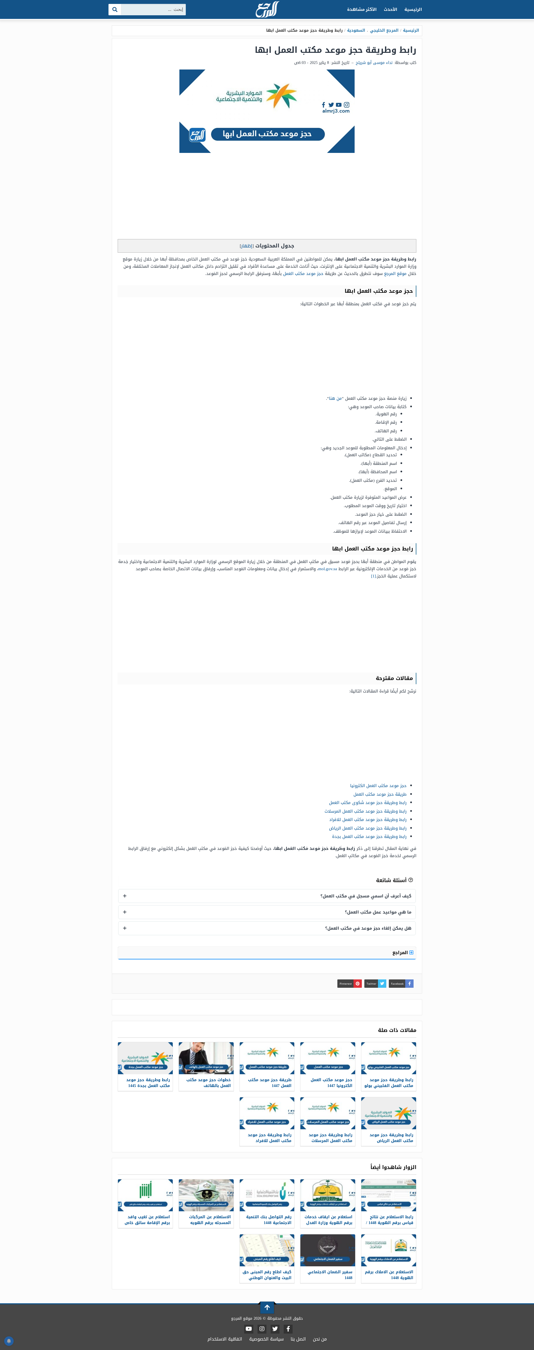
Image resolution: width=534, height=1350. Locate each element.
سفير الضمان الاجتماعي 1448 (330, 1275)
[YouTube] (248, 1329)
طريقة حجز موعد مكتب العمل (380, 794)
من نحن (320, 1339)
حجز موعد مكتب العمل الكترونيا (378, 786)
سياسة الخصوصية (266, 1339)
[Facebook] (288, 1329)
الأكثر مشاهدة (362, 9)
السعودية (356, 30)
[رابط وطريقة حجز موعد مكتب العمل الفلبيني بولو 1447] (388, 1058)
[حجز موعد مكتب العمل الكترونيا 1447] (327, 1058)
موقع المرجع (395, 273)
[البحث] (115, 9)
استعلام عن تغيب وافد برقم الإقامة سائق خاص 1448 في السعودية (147, 1223)
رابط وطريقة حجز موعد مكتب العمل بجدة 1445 (148, 1083)
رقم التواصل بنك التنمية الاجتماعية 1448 (268, 1220)
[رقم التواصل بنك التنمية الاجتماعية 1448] (267, 1195)
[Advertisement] (267, 197)
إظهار (246, 246)
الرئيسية (413, 9)
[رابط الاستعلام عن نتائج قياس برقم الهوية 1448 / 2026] (388, 1195)
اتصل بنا (298, 1339)
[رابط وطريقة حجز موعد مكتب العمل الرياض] (388, 1113)
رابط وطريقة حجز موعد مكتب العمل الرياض (368, 828)
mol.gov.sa (327, 569)
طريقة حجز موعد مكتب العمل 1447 (269, 1083)
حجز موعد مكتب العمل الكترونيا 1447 (331, 1083)
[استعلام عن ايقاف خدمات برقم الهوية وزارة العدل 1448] (327, 1195)
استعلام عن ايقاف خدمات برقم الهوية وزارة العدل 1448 (328, 1223)
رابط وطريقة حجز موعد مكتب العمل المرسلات (366, 811)
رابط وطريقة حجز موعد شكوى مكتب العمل (368, 802)
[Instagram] (262, 1329)
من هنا (335, 398)
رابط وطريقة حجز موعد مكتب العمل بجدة (369, 836)
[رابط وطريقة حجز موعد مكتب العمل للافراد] (267, 1113)
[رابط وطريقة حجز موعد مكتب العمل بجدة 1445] (145, 1058)
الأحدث (390, 9)
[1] (373, 576)
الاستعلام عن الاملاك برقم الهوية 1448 (389, 1275)
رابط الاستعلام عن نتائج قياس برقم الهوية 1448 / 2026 (389, 1223)
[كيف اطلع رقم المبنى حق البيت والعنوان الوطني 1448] (267, 1250)
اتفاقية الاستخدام (224, 1339)
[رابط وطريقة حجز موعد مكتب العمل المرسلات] (327, 1113)
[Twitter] (275, 1329)
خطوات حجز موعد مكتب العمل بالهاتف (208, 1083)
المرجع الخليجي (384, 30)
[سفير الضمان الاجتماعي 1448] (327, 1250)
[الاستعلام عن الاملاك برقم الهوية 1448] (388, 1250)
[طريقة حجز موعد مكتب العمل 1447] (267, 1058)
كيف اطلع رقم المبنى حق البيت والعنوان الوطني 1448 (267, 1278)
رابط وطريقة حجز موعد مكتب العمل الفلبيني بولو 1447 (388, 1086)
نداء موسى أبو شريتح (374, 62)
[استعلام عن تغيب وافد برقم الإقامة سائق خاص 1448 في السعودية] (145, 1195)
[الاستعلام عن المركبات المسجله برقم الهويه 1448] (206, 1195)
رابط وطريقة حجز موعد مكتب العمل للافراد (368, 819)
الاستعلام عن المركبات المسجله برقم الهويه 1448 (210, 1223)
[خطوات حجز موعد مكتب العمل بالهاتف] (206, 1058)
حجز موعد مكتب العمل (303, 273)
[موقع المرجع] (267, 10)
